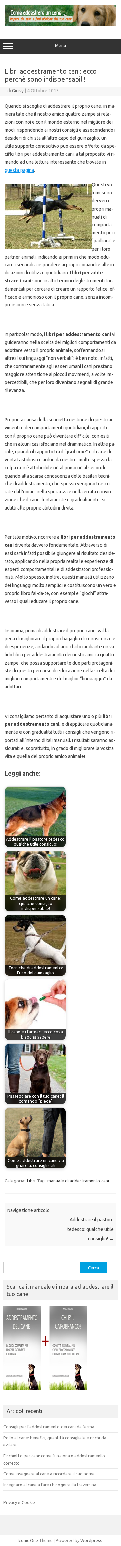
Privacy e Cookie (19, 1502)
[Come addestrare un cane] (60, 24)
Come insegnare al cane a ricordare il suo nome (49, 1473)
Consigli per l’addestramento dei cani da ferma (48, 1426)
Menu (60, 45)
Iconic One (28, 1540)
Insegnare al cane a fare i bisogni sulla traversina (49, 1484)
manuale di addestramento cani (78, 1180)
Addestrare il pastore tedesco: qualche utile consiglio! (90, 1229)
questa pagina (19, 170)
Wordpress (91, 1540)
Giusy (18, 90)
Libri (31, 1180)
